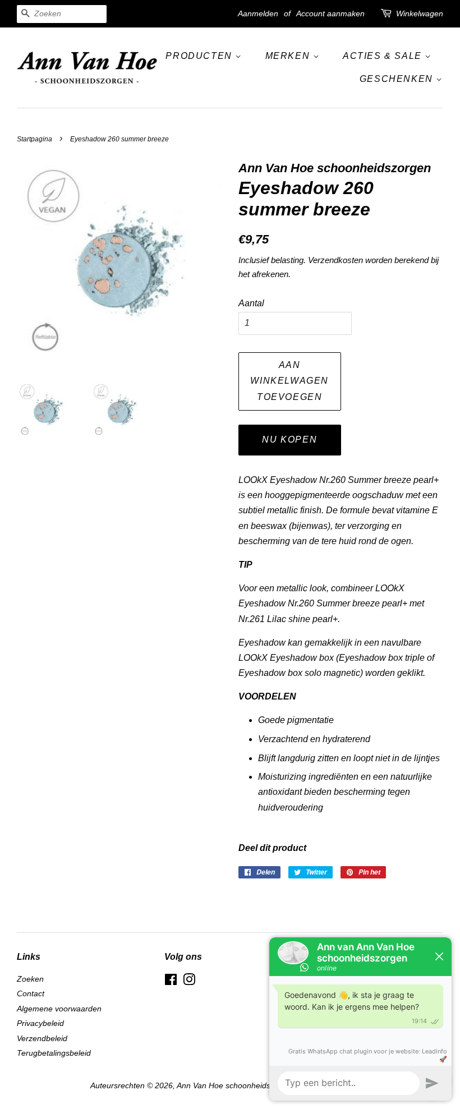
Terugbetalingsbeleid (54, 1053)
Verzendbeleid (42, 1038)
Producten (200, 56)
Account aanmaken (330, 13)
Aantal (251, 303)
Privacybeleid (40, 1023)
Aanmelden (258, 13)
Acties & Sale (384, 56)
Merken (289, 56)
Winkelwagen (419, 13)
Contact (30, 994)
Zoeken (30, 979)
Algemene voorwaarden (59, 1009)
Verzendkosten (335, 260)
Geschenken (398, 79)
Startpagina (34, 139)
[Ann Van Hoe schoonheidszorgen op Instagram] (189, 982)
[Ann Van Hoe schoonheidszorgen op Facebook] (170, 982)
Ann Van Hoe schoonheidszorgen (236, 1086)
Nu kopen (289, 439)
